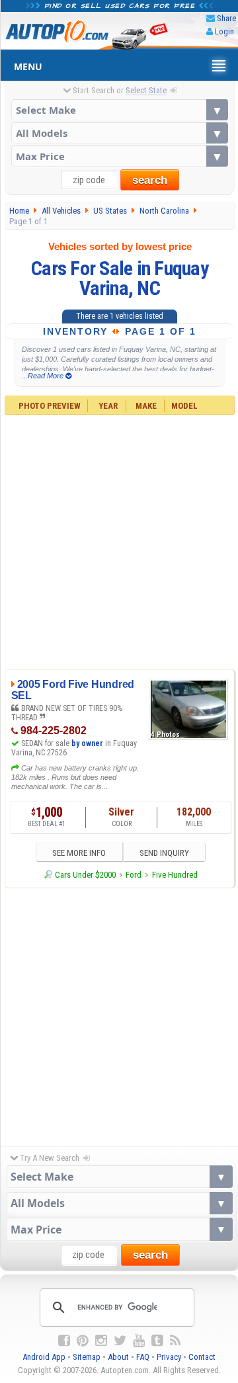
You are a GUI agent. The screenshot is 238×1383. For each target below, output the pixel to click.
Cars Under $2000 (85, 875)
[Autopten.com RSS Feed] (175, 1341)
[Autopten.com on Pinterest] (83, 1341)
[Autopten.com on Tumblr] (157, 1341)
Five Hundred (175, 875)
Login (224, 31)
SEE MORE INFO (79, 853)
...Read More (43, 376)
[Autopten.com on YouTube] (139, 1341)
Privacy (169, 1357)
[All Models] (119, 133)
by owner (87, 743)
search (149, 180)
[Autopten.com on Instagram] (101, 1341)
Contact (202, 1357)
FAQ (142, 1357)
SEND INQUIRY (164, 853)
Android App (43, 1357)
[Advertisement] (119, 540)
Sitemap (86, 1357)
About (118, 1357)
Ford (133, 875)
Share (226, 18)
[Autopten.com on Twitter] (120, 1341)
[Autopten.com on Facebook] (64, 1341)
